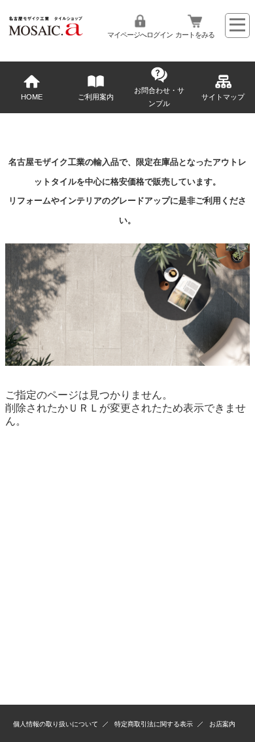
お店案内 (222, 724)
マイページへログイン (140, 35)
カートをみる (194, 35)
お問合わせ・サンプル (159, 96)
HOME (31, 97)
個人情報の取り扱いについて (55, 724)
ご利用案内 (96, 97)
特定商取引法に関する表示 (153, 724)
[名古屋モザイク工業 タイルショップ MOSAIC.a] (45, 35)
